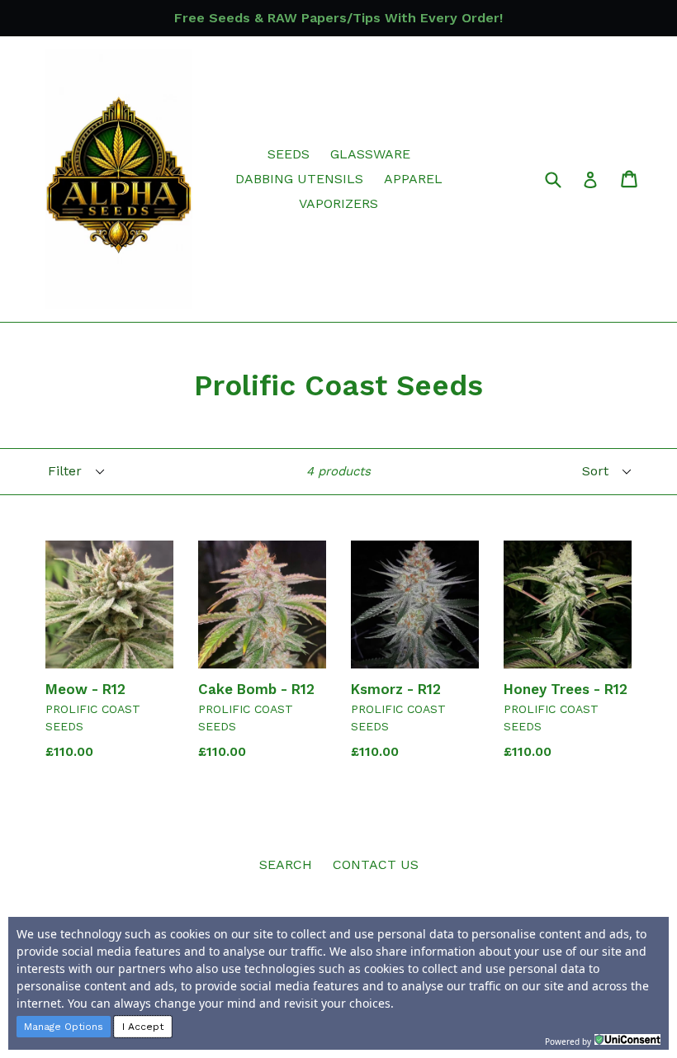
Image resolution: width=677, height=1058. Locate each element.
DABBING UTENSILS (299, 179)
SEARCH (285, 864)
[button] (64, 1026)
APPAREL (413, 179)
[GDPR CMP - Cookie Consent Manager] (627, 1040)
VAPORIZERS (338, 203)
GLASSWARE (370, 154)
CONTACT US (376, 864)
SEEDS (288, 154)
